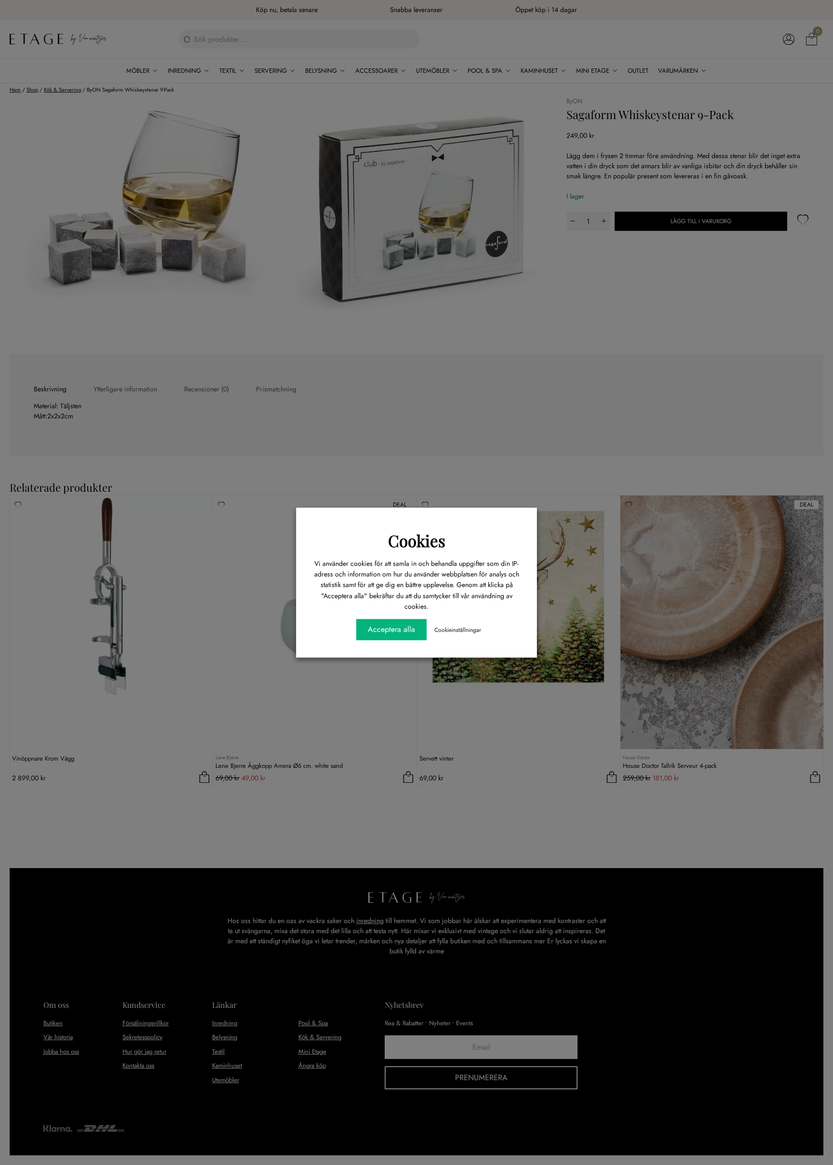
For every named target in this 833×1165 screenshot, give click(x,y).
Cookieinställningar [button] (457, 630)
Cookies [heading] (416, 540)
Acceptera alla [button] (391, 629)
